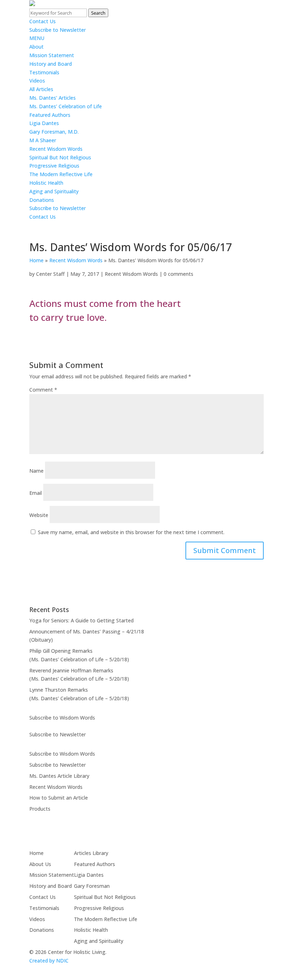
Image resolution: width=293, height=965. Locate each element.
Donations (41, 200)
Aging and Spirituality (54, 191)
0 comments (178, 273)
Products (39, 808)
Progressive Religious (54, 165)
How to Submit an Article (58, 797)
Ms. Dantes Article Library (59, 775)
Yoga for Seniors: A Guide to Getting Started (81, 620)
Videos (37, 80)
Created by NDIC (49, 960)
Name (36, 470)
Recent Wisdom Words (56, 148)
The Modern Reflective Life (61, 174)
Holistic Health (46, 182)
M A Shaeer (42, 140)
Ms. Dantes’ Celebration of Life (65, 106)
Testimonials (44, 72)
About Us (40, 864)
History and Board (50, 63)
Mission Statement (51, 55)
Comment (43, 389)
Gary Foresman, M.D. (54, 131)
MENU (36, 38)
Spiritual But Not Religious (60, 157)
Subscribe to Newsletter (57, 29)
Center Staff (50, 273)
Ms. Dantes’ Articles (52, 97)
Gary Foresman (92, 885)
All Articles (41, 89)
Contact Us (42, 21)
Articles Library (91, 853)
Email (35, 492)
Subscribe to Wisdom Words (62, 717)
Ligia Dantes (44, 123)
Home (36, 260)
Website (38, 515)
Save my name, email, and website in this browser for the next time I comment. (131, 532)
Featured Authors (49, 114)
